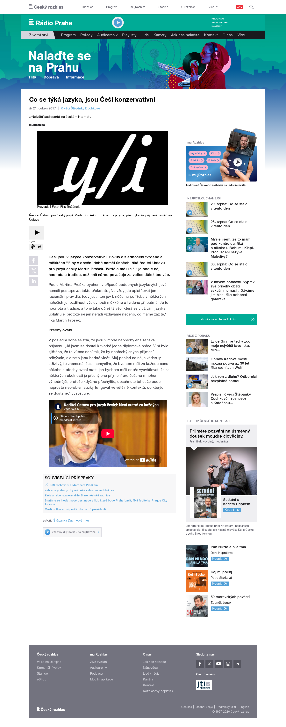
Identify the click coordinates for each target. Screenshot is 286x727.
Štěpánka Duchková (67, 520)
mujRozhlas (138, 7)
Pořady (86, 35)
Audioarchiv (219, 22)
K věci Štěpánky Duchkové (80, 108)
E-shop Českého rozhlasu (209, 421)
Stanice (163, 7)
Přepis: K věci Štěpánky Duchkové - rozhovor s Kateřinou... (231, 398)
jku (87, 520)
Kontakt (211, 35)
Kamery (216, 26)
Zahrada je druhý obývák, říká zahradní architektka (79, 490)
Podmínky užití (226, 706)
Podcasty (97, 673)
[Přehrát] (36, 233)
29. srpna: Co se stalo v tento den (229, 206)
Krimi (214, 153)
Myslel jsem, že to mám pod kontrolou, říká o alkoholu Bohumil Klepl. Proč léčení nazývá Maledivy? (232, 247)
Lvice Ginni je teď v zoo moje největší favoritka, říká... (231, 345)
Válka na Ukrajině (49, 662)
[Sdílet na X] (33, 270)
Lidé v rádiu (151, 673)
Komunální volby (49, 668)
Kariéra (148, 679)
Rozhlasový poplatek (158, 691)
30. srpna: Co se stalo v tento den (229, 266)
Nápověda (150, 668)
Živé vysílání (196, 167)
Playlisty (129, 35)
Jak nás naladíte (185, 35)
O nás (228, 35)
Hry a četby (196, 153)
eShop (41, 679)
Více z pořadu (199, 336)
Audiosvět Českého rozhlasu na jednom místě (216, 185)
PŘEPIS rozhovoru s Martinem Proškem (71, 485)
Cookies (186, 706)
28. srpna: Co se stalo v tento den (229, 224)
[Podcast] (32, 247)
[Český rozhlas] (46, 7)
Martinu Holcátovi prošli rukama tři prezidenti (75, 509)
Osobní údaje (204, 706)
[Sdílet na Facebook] (33, 260)
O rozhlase (188, 7)
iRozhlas (87, 7)
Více (243, 35)
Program (111, 7)
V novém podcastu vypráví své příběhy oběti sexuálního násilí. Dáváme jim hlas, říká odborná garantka (233, 290)
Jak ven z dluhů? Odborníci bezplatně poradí (234, 379)
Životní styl (38, 35)
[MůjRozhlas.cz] (37, 125)
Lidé (145, 35)
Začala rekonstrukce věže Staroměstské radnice (77, 495)
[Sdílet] (39, 247)
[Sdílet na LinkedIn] (33, 281)
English (244, 706)
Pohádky (195, 160)
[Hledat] (251, 7)
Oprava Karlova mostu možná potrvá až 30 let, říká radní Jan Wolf (230, 363)
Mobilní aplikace (101, 679)
